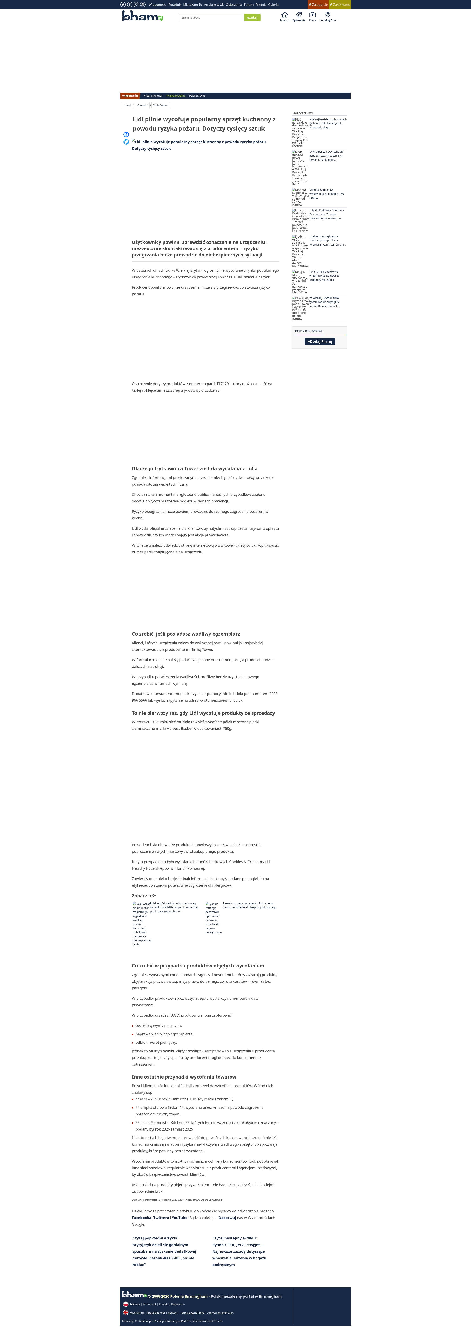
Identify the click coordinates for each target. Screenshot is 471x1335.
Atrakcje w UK (214, 4)
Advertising (137, 1312)
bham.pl (285, 20)
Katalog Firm (328, 20)
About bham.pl (156, 1312)
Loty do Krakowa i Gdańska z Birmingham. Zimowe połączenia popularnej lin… (326, 214)
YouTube (179, 1217)
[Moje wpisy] (344, 329)
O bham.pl (149, 1304)
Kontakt (163, 1304)
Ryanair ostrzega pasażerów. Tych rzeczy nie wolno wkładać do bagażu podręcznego (249, 905)
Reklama (135, 1304)
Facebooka (141, 1217)
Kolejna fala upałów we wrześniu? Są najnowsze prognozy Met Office (324, 275)
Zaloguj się (319, 4)
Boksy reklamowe (309, 331)
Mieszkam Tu (192, 4)
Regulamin (178, 1304)
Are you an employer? (220, 1312)
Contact (172, 1312)
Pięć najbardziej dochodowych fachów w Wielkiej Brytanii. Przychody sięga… (328, 123)
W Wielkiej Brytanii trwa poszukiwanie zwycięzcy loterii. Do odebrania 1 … (324, 302)
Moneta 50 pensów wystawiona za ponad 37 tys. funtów (327, 194)
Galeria (273, 4)
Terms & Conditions (192, 1312)
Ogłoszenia (234, 4)
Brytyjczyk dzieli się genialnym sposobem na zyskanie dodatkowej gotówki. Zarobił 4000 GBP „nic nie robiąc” (164, 1251)
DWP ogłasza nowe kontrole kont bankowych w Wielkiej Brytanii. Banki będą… (326, 155)
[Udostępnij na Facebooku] (126, 134)
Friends (261, 4)
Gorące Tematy (303, 113)
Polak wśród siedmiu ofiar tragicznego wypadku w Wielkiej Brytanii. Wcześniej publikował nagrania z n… (174, 907)
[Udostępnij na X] (126, 142)
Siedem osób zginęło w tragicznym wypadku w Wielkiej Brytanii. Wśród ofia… (327, 240)
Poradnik (174, 4)
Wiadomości (158, 4)
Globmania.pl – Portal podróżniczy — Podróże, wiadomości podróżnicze (179, 1321)
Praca (312, 20)
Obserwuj (227, 1217)
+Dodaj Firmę (320, 341)
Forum (249, 4)
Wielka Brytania (160, 105)
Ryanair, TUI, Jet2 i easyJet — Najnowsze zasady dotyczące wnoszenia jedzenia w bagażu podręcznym (239, 1251)
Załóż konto (341, 4)
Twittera (161, 1217)
